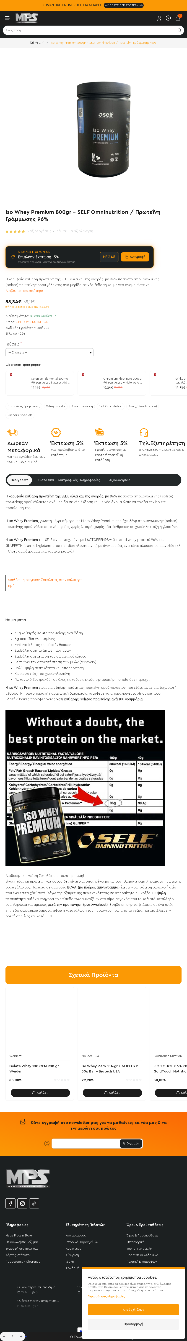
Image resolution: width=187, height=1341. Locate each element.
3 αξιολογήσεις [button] (39, 231)
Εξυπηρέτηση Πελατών (85, 1225)
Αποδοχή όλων (133, 1309)
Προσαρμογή (133, 1324)
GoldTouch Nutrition (167, 1055)
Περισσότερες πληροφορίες (106, 1296)
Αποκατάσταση (82, 406)
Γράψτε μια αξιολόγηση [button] (74, 231)
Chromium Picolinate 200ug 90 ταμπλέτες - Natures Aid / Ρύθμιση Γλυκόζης (122, 381)
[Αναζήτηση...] (179, 30)
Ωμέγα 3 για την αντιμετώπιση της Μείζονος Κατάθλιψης (38, 1300)
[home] (37, 42)
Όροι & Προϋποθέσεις (145, 1225)
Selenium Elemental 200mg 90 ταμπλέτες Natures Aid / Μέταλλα (50, 381)
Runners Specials (20, 415)
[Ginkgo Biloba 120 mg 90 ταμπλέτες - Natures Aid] (162, 383)
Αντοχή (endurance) (142, 406)
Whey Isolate (55, 406)
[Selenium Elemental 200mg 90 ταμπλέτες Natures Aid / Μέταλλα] (18, 383)
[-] (4, 1336)
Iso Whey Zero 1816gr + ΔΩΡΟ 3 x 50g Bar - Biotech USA (109, 1068)
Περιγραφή (19, 480)
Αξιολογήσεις (119, 480)
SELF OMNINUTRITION (32, 322)
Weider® (15, 1055)
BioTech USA (90, 1055)
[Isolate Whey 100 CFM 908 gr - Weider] (40, 1021)
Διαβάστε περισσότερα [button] (24, 291)
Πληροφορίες (16, 1225)
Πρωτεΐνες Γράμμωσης (24, 406)
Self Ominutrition (110, 406)
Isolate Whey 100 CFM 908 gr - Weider (35, 1068)
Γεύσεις (12, 344)
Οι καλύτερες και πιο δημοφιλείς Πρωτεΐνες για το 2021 (38, 1287)
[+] (21, 1336)
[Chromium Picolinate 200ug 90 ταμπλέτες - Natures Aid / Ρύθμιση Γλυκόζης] (90, 383)
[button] (77, 1336)
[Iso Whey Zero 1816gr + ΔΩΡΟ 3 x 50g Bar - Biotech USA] (112, 1021)
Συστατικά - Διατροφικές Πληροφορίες (68, 480)
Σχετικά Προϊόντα (93, 975)
